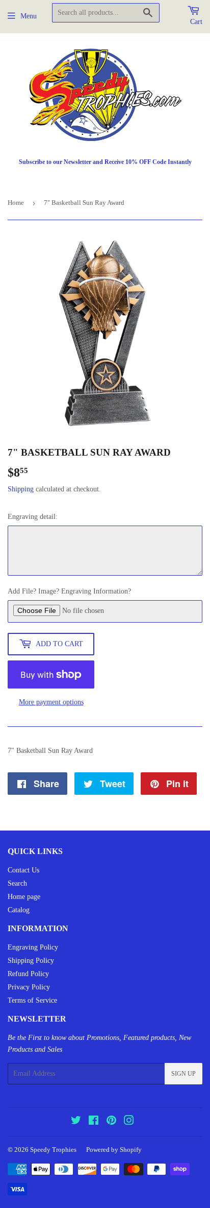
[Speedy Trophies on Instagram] (129, 1122)
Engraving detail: (33, 516)
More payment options (51, 702)
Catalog (19, 910)
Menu (28, 16)
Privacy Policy (29, 987)
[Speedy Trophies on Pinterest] (111, 1122)
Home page (24, 897)
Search (17, 883)
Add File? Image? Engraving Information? (69, 591)
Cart (196, 22)
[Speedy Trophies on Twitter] (76, 1122)
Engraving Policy (33, 947)
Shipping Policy (31, 960)
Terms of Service (32, 1000)
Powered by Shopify (114, 1149)
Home (16, 202)
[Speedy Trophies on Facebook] (93, 1122)
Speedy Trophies (53, 1149)
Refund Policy (28, 974)
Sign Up (183, 1073)
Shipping (21, 489)
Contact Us (23, 870)
